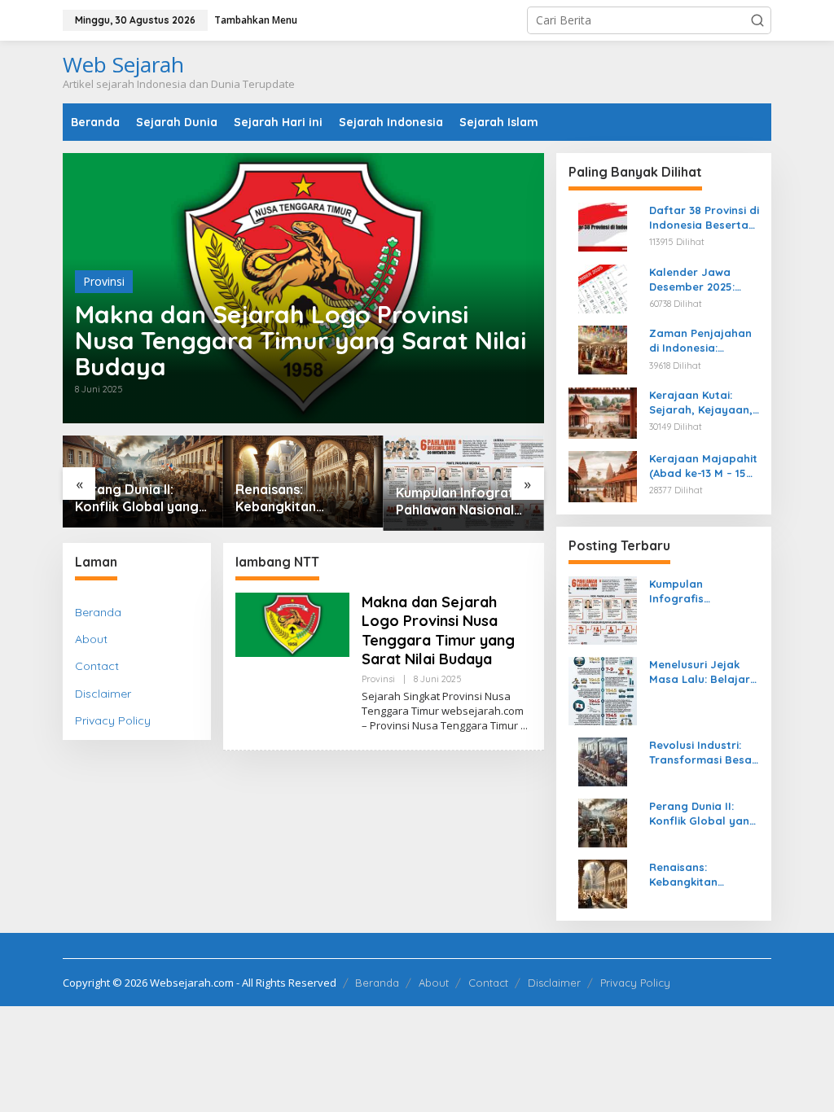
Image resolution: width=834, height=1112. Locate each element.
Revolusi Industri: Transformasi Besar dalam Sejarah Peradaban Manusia (703, 752)
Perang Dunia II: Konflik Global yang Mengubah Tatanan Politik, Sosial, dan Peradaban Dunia (137, 498)
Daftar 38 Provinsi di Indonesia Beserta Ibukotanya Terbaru (704, 218)
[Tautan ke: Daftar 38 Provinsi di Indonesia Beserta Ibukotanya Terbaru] (602, 226)
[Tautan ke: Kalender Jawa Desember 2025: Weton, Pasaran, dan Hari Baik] (602, 287)
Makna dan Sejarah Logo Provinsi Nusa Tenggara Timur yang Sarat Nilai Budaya (300, 340)
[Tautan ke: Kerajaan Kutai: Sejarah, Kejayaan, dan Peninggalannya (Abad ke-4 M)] (602, 411)
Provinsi (104, 281)
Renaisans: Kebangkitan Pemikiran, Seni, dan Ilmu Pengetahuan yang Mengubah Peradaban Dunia (298, 498)
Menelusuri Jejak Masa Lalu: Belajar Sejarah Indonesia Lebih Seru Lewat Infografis (699, 672)
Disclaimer (103, 693)
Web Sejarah (123, 64)
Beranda (98, 612)
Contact (97, 666)
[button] (757, 20)
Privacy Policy (113, 720)
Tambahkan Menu (255, 20)
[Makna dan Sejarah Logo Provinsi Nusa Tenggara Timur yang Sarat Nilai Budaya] (524, 726)
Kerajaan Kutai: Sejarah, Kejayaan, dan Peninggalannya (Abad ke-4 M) (701, 402)
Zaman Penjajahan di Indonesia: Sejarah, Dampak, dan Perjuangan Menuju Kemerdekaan (700, 340)
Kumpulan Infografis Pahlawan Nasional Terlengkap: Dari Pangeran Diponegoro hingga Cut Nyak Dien (460, 501)
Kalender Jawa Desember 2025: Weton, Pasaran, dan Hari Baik (694, 279)
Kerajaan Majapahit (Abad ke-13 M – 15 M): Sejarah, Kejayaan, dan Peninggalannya (703, 466)
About (91, 639)
